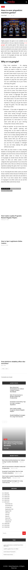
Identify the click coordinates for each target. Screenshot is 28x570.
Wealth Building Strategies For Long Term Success (17, 415)
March (7, 518)
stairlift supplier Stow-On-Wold (11, 548)
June (6, 514)
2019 (5, 525)
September (8, 509)
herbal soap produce (8, 554)
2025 (5, 494)
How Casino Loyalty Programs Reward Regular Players (11, 217)
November (8, 505)
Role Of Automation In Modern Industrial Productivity (16, 396)
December (8, 503)
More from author (15, 188)
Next (7, 368)
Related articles (6, 188)
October (7, 507)
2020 (5, 523)
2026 (5, 493)
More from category (7, 190)
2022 (5, 500)
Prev (3, 368)
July (6, 512)
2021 (5, 502)
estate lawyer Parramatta (9, 551)
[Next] (6, 422)
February (7, 520)
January (7, 521)
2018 (5, 527)
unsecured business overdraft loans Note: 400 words (13, 545)
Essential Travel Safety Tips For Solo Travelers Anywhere (18, 403)
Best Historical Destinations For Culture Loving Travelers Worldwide (17, 389)
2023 (5, 498)
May (6, 516)
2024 (5, 496)
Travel (5, 439)
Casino (2, 6)
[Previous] (3, 422)
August (7, 511)
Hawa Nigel (4, 15)
